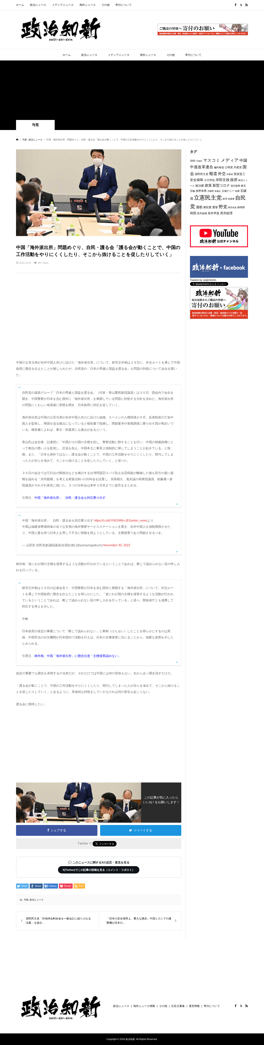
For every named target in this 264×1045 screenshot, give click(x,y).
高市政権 (202, 213)
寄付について (123, 4)
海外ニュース (87, 4)
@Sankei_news (136, 520)
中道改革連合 (201, 167)
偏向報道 (219, 167)
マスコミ (211, 160)
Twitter (199, 161)
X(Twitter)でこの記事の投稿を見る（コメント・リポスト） (99, 869)
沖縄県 (210, 191)
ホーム (20, 4)
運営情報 (194, 1006)
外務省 (230, 174)
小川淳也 (209, 180)
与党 (35, 125)
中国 (243, 160)
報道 (213, 173)
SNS (192, 160)
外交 (222, 174)
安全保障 (196, 180)
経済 (225, 198)
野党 (223, 206)
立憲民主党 (208, 197)
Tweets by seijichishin (203, 279)
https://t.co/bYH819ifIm (109, 520)
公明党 (229, 167)
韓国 (193, 213)
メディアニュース (63, 4)
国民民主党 (201, 174)
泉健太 (218, 191)
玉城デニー (228, 190)
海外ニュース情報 (144, 1006)
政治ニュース (38, 4)
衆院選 (207, 207)
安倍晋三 (239, 174)
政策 (208, 185)
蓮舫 (199, 207)
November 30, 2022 (116, 545)
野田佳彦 (232, 207)
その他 (105, 4)
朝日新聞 (235, 185)
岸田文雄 (222, 180)
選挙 (215, 207)
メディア (230, 160)
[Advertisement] (132, 91)
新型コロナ (221, 185)
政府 (234, 180)
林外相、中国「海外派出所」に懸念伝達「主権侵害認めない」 (77, 656)
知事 (237, 191)
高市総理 (226, 213)
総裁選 (231, 199)
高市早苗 (213, 213)
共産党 (238, 167)
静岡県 (241, 207)
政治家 (199, 185)
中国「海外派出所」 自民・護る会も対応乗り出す (70, 497)
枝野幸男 (201, 190)
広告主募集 (178, 1006)
